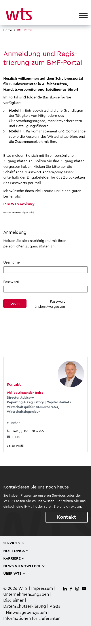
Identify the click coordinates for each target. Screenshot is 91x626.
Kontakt (66, 517)
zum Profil (16, 446)
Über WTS (12, 573)
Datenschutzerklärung (24, 606)
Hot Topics (14, 551)
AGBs (55, 606)
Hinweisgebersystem (26, 613)
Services (12, 543)
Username (11, 262)
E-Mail (16, 437)
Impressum (42, 588)
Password (11, 282)
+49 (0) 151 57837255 (28, 431)
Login (14, 303)
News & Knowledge (22, 566)
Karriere (12, 558)
